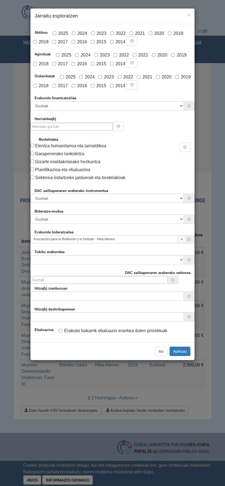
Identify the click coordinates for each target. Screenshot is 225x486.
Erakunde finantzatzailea (55, 98)
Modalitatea (48, 139)
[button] (182, 239)
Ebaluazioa (44, 330)
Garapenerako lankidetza (59, 153)
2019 (178, 33)
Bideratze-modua (49, 211)
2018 (44, 41)
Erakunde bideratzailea (54, 232)
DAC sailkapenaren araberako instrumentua (71, 191)
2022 (121, 33)
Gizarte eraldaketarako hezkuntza (67, 161)
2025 (63, 33)
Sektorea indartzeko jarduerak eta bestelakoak (79, 177)
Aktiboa (41, 32)
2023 (101, 33)
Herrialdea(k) (45, 119)
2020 (159, 33)
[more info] (131, 41)
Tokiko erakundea (49, 252)
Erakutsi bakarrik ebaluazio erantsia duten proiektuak (115, 330)
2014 (120, 41)
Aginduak (43, 54)
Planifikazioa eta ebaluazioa (62, 169)
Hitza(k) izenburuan (51, 288)
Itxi (161, 351)
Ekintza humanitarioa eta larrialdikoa (70, 145)
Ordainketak (45, 76)
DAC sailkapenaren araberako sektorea (157, 273)
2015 (101, 41)
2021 (140, 33)
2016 (82, 41)
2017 (63, 41)
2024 (82, 33)
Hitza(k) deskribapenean (55, 309)
